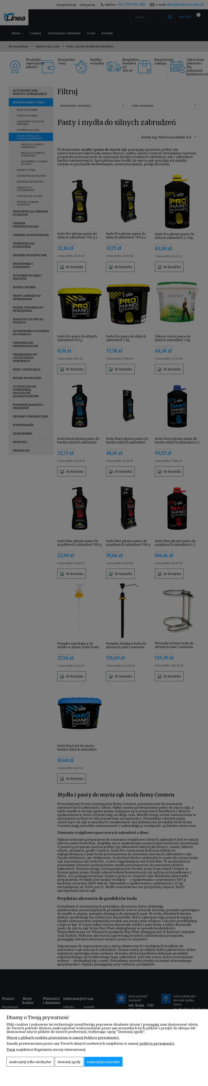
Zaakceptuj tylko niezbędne (30, 1062)
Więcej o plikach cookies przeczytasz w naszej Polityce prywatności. (62, 1038)
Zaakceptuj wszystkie (103, 1062)
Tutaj (10, 1050)
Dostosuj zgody (69, 1062)
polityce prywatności (156, 1043)
